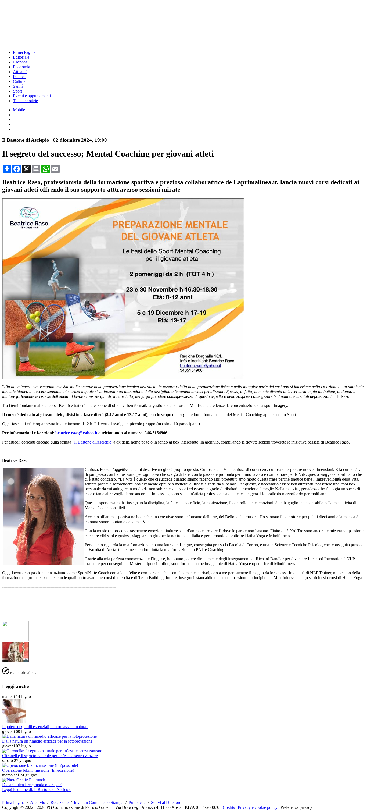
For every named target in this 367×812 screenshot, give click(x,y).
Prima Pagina (24, 52)
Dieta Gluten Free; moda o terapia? (32, 784)
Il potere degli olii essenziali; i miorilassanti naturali (45, 726)
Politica (19, 76)
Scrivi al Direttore (166, 802)
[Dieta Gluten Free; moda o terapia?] (23, 780)
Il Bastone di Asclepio (92, 442)
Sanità (18, 86)
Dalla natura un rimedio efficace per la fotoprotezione (47, 741)
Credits (229, 807)
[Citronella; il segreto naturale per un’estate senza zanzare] (52, 751)
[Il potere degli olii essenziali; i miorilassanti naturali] (14, 721)
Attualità (20, 71)
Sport (17, 91)
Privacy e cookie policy (258, 807)
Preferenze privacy (296, 807)
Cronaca (20, 62)
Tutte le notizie (25, 100)
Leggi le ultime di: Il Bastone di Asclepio (36, 789)
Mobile (19, 110)
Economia (21, 67)
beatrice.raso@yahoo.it (76, 433)
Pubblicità (137, 802)
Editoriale (21, 57)
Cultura (19, 81)
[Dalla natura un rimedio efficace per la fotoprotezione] (49, 736)
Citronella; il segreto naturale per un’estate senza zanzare (50, 755)
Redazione (60, 802)
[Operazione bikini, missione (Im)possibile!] (40, 765)
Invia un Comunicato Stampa (98, 802)
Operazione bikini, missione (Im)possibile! (38, 770)
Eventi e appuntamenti (32, 96)
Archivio (37, 802)
